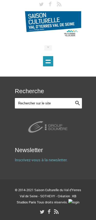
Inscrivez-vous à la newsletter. (41, 159)
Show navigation (48, 61)
